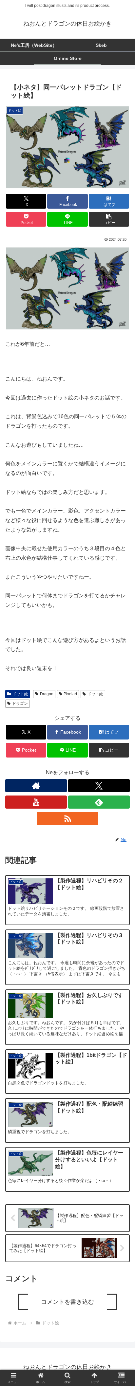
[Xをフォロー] (99, 785)
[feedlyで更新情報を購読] (99, 802)
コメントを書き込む (67, 1302)
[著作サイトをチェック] (36, 785)
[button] (109, 219)
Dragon (46, 694)
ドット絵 (20, 694)
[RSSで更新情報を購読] (67, 818)
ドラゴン (20, 703)
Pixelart (70, 694)
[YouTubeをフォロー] (36, 802)
